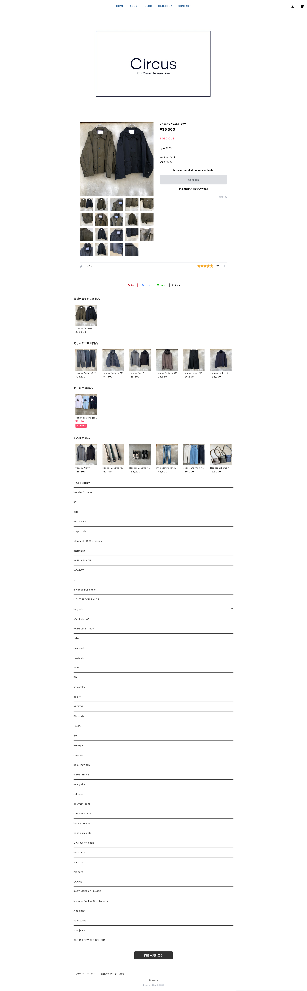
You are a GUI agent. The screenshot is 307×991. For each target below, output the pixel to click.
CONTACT (184, 6)
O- (75, 580)
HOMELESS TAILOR (85, 628)
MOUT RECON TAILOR (86, 599)
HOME (120, 6)
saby (76, 638)
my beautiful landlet (85, 589)
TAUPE (77, 726)
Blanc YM (79, 716)
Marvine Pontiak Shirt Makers (91, 901)
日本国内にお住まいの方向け (193, 189)
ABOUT (134, 6)
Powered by (150, 985)
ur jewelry (79, 687)
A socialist (79, 910)
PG (75, 677)
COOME (78, 881)
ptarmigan (79, 550)
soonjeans (80, 930)
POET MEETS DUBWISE (87, 891)
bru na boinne (82, 823)
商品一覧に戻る (153, 955)
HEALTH (78, 706)
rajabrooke (80, 648)
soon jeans (80, 920)
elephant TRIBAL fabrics (88, 541)
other (77, 667)
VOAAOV (79, 570)
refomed (79, 794)
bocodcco (80, 852)
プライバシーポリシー (85, 973)
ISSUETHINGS (82, 774)
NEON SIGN (80, 521)
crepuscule (80, 531)
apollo (77, 696)
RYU (76, 502)
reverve (78, 755)
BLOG (148, 6)
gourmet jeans (82, 803)
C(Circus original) (84, 842)
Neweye (78, 745)
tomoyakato (80, 784)
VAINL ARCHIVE (82, 560)
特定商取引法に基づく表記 (112, 973)
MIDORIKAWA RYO (84, 813)
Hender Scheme (83, 492)
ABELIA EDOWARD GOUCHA (90, 940)
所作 (76, 511)
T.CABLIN (79, 657)
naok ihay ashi (82, 764)
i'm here (78, 872)
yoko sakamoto (82, 833)
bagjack (78, 609)
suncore (78, 862)
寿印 (76, 735)
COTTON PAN (82, 618)
